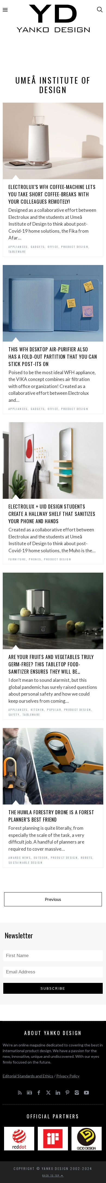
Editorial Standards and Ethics (28, 1076)
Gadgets (38, 247)
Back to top (51, 1175)
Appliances (18, 247)
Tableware (17, 252)
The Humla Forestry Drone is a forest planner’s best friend (51, 816)
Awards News (19, 858)
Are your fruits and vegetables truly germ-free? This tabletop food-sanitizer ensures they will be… (51, 664)
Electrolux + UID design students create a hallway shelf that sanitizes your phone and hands (51, 514)
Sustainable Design (25, 862)
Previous (53, 899)
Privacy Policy (67, 1076)
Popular (54, 710)
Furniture (17, 559)
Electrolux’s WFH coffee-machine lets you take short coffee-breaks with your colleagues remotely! (52, 194)
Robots (86, 858)
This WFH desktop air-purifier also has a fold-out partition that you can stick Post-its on (52, 356)
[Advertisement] (53, 56)
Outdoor (41, 858)
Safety (14, 714)
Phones (35, 559)
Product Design (74, 247)
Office (53, 247)
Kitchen (37, 710)
